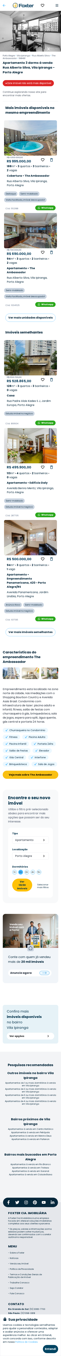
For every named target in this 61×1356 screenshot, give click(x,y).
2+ (20, 872)
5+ (39, 872)
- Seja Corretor (15, 1288)
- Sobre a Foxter (16, 1252)
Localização (20, 849)
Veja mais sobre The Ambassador (30, 774)
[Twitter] (17, 1202)
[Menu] (57, 5)
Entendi (50, 1349)
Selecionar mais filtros (43, 886)
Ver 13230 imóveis (22, 885)
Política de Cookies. (26, 1342)
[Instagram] (26, 1202)
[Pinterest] (35, 1202)
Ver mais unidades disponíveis (30, 318)
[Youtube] (44, 1202)
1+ (15, 872)
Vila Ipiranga (23, 55)
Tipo (15, 833)
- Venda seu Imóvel (18, 1263)
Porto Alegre (9, 55)
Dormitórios (20, 866)
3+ (26, 872)
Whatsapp (47, 207)
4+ (33, 872)
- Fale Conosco (16, 1293)
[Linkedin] (52, 1202)
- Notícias (13, 1258)
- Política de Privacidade (21, 1269)
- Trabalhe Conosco (18, 1282)
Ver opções (16, 1036)
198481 (22, 58)
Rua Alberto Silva (41, 55)
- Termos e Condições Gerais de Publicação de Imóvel (25, 1276)
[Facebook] (8, 1202)
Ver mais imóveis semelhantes (30, 632)
